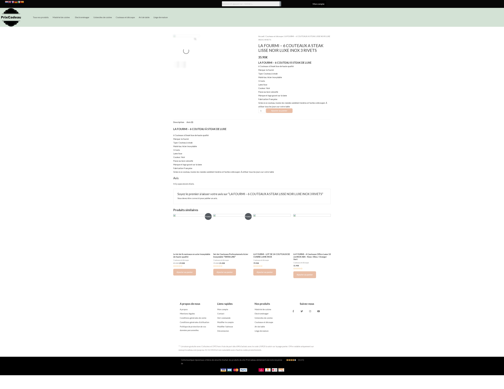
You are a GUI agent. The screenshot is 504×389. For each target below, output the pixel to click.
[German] (16, 2)
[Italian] (19, 2)
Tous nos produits (41, 17)
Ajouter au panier (279, 110)
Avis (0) (190, 122)
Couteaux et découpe (125, 17)
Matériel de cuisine (61, 17)
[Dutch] (6, 2)
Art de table (144, 17)
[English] (9, 2)
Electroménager (82, 17)
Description (178, 122)
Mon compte (318, 4)
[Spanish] (22, 2)
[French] (12, 2)
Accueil (261, 36)
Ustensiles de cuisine (102, 17)
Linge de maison (160, 17)
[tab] (178, 122)
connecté (196, 198)
